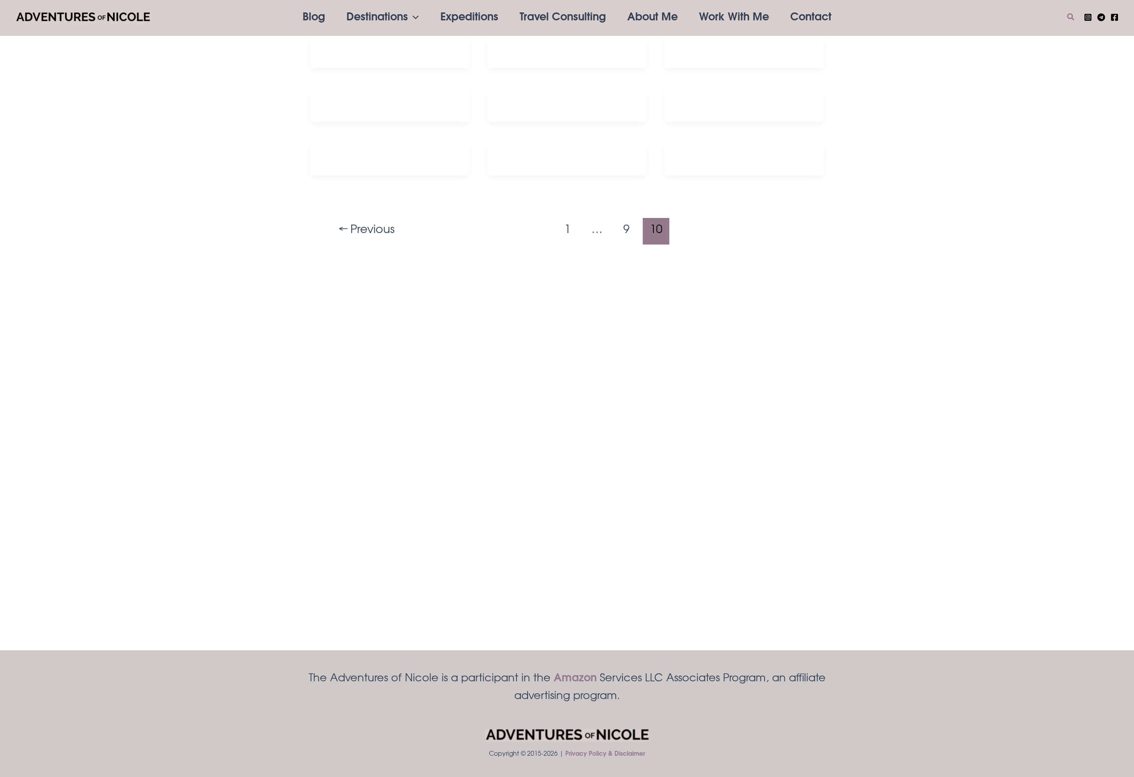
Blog (314, 17)
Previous (367, 230)
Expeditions (469, 17)
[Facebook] (1114, 17)
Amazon (575, 678)
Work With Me (734, 17)
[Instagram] (1088, 17)
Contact (810, 17)
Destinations (377, 17)
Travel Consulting (563, 17)
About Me (652, 17)
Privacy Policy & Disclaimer (605, 754)
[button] (413, 17)
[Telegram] (1101, 17)
